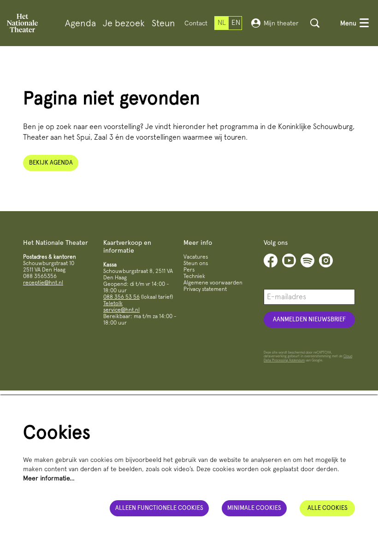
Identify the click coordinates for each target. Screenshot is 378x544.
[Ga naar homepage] (22, 23)
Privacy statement (205, 289)
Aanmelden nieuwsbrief (309, 319)
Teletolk (113, 303)
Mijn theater (281, 23)
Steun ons (195, 263)
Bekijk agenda (51, 162)
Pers (189, 269)
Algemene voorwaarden (212, 282)
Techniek (194, 276)
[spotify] (307, 260)
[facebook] (271, 260)
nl (222, 22)
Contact (195, 23)
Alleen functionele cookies (159, 507)
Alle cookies (327, 507)
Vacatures (195, 257)
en (235, 22)
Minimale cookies (254, 507)
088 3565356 (40, 276)
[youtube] (289, 260)
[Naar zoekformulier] (315, 23)
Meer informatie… (49, 478)
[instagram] (326, 260)
